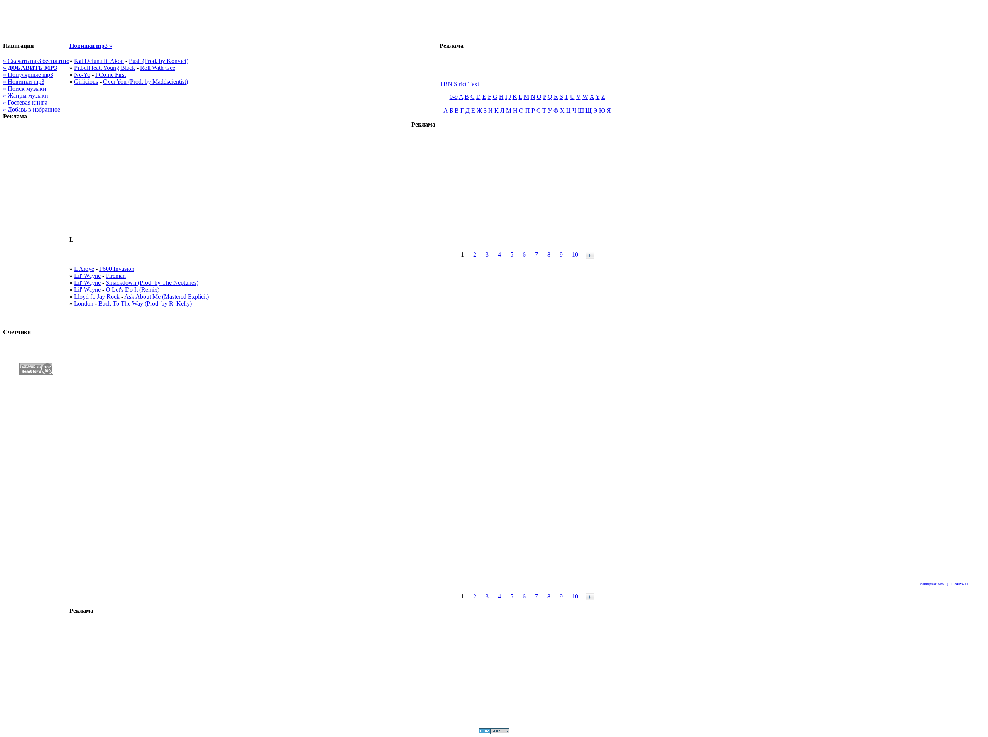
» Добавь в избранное (31, 109)
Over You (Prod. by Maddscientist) (145, 81)
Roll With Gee (157, 67)
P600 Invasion (116, 268)
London (83, 303)
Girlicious (86, 81)
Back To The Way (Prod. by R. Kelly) (145, 303)
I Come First (110, 74)
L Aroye (84, 268)
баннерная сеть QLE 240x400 (944, 584)
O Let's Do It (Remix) (132, 289)
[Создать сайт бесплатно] (494, 732)
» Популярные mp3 (28, 74)
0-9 (454, 96)
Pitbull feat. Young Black (104, 67)
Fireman (116, 275)
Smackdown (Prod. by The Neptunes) (152, 282)
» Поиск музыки (24, 88)
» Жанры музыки (25, 95)
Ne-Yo (82, 74)
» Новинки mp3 (23, 81)
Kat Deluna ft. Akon (99, 60)
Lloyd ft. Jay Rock (97, 296)
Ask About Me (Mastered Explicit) (166, 296)
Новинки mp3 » (90, 45)
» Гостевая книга (25, 102)
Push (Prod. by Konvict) (158, 60)
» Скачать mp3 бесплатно (36, 60)
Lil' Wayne (87, 275)
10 (575, 254)
